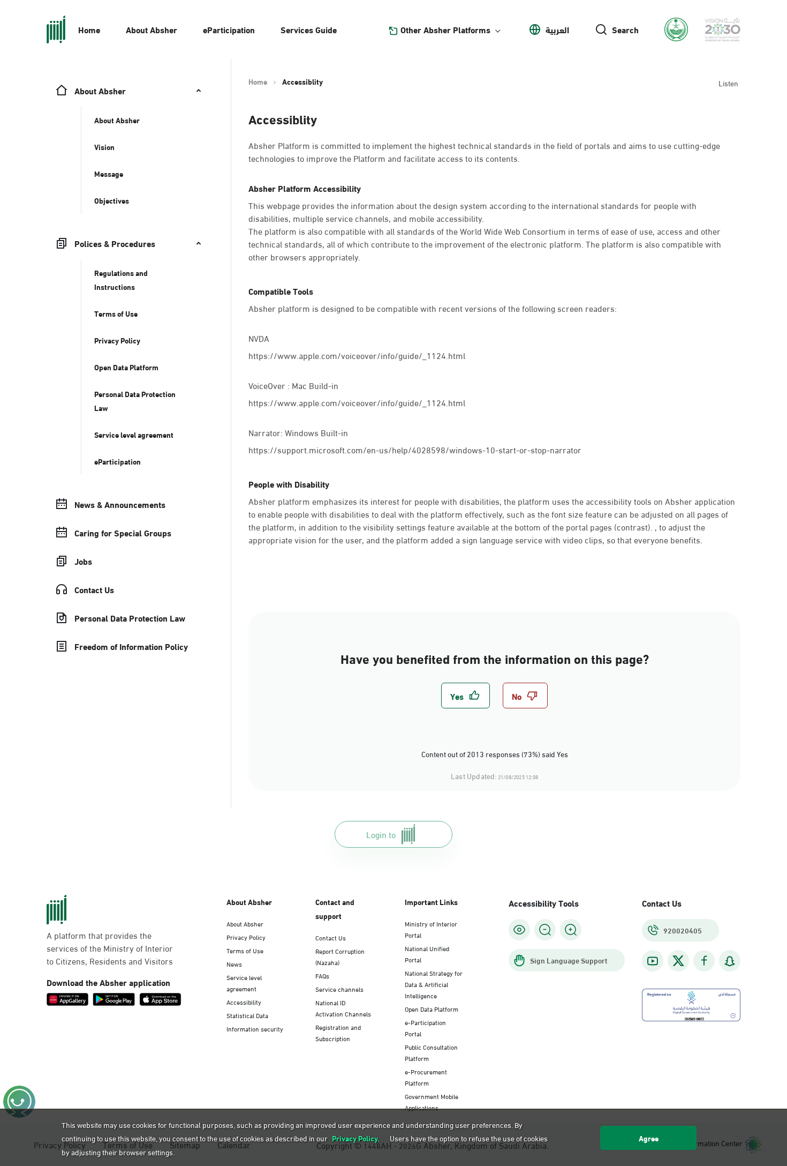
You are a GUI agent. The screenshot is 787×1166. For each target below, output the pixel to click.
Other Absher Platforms (445, 29)
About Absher (151, 29)
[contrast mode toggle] (519, 929)
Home (89, 29)
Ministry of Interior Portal (431, 928)
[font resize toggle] (545, 929)
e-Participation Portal (425, 1027)
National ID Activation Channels (343, 1007)
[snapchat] (729, 961)
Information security (254, 1028)
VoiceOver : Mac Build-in (294, 384)
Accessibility (243, 1001)
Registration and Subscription (338, 1032)
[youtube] (652, 961)
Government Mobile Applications (431, 1101)
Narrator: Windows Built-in (299, 431)
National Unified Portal (427, 953)
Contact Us (330, 937)
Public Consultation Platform (431, 1052)
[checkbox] (465, 695)
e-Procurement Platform (426, 1076)
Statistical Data (247, 1015)
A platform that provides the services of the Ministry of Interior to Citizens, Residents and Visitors (110, 948)
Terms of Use (244, 950)
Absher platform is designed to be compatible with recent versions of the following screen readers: (432, 308)
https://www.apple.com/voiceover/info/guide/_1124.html (356, 355)
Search (625, 29)
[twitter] (678, 960)
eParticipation (229, 29)
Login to (381, 834)
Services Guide (309, 29)
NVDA (258, 337)
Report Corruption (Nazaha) (340, 956)
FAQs (322, 975)
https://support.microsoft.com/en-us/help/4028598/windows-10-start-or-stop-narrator (414, 449)
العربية (557, 29)
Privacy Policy (246, 937)
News (234, 963)
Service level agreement (244, 982)
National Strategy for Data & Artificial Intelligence (434, 984)
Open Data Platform (431, 1008)
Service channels (339, 989)
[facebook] (704, 961)
